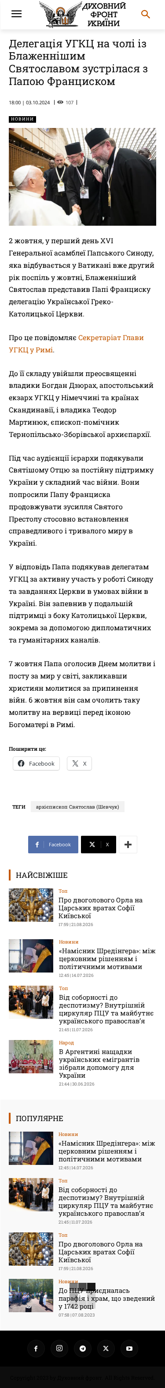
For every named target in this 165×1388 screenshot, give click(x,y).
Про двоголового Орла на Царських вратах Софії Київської (101, 907)
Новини (22, 119)
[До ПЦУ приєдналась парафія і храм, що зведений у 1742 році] (31, 1295)
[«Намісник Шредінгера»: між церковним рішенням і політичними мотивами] (31, 955)
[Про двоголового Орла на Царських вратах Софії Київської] (31, 904)
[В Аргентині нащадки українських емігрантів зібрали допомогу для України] (31, 1056)
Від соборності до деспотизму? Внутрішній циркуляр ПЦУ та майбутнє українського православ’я (106, 1009)
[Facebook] (36, 1348)
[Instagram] (59, 1348)
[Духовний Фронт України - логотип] (82, 14)
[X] (106, 1348)
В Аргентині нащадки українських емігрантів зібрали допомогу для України (99, 1063)
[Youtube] (129, 1348)
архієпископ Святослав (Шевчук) (77, 806)
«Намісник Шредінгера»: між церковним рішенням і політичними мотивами (107, 958)
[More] (128, 844)
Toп (63, 890)
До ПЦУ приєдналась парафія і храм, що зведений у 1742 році (107, 1298)
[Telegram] (83, 1348)
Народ (66, 1042)
